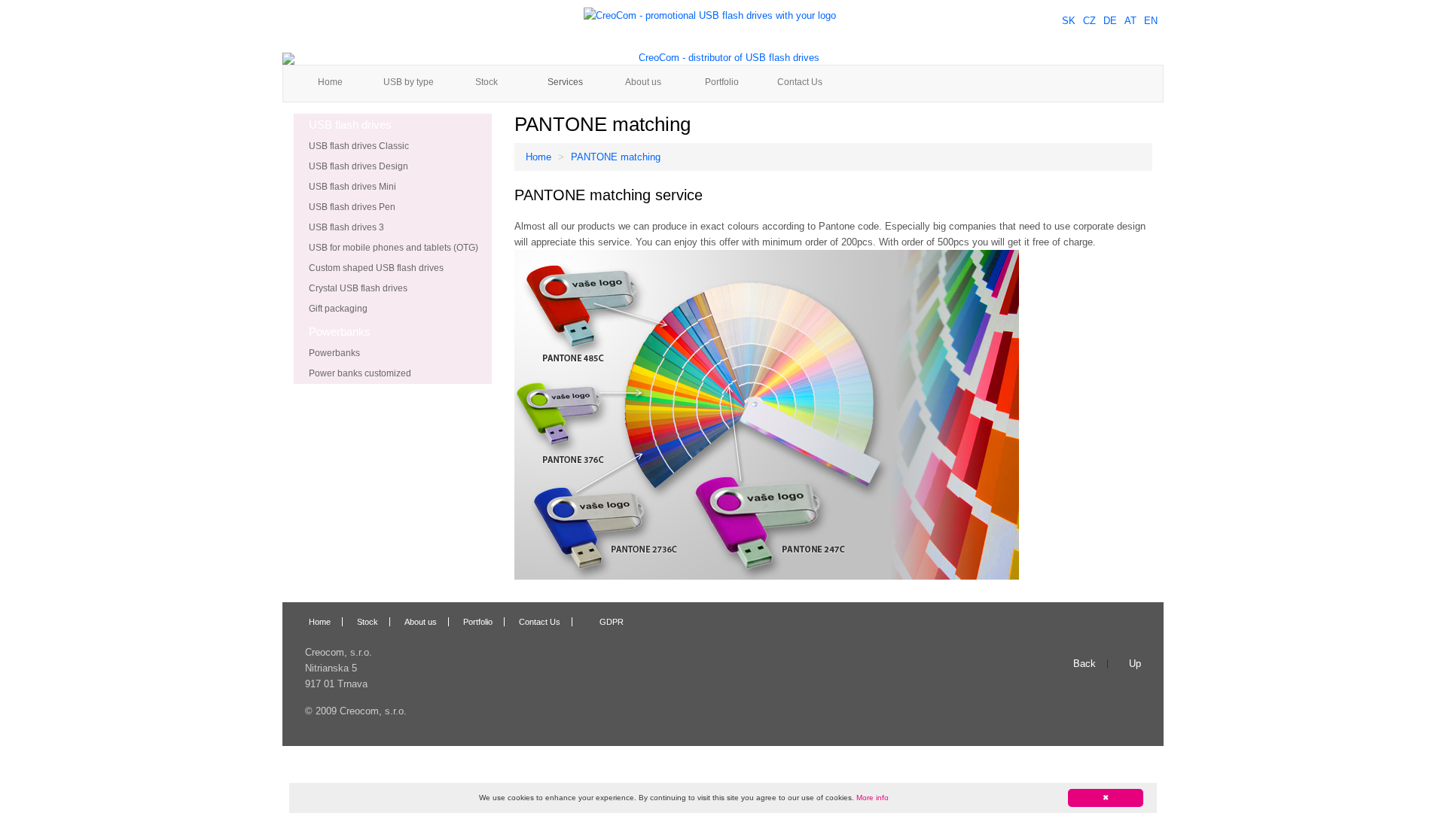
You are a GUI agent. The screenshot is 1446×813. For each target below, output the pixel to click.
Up (1135, 663)
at (1130, 20)
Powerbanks (334, 353)
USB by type (408, 82)
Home (330, 82)
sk (1068, 20)
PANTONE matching (615, 157)
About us (643, 82)
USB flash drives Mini (352, 186)
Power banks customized (360, 373)
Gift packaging (338, 308)
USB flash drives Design (358, 166)
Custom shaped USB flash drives (376, 268)
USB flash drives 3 (346, 227)
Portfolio (722, 82)
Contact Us (799, 82)
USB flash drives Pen (352, 207)
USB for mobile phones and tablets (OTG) (393, 247)
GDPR (611, 621)
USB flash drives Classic (359, 146)
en (1151, 20)
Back (1084, 663)
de (1110, 20)
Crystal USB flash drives (358, 288)
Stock (486, 82)
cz (1089, 20)
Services (565, 82)
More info (872, 797)
